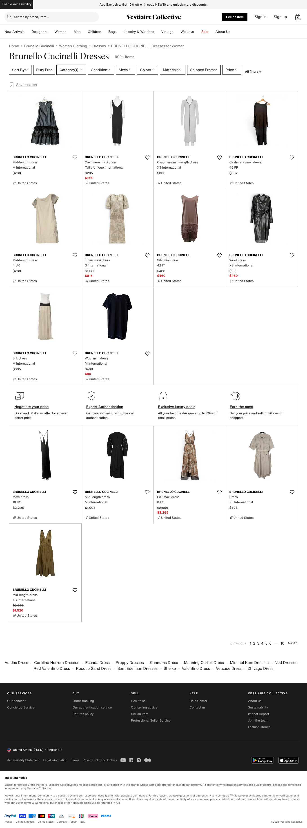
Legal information (55, 760)
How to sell (139, 701)
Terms (75, 760)
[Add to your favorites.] (75, 157)
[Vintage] (177, 32)
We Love (187, 31)
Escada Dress (97, 663)
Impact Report (258, 714)
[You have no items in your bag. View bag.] (298, 17)
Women (61, 31)
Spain (74, 821)
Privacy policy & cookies (100, 760)
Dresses (99, 46)
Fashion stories (259, 727)
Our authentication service (92, 707)
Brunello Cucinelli (39, 46)
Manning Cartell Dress (204, 663)
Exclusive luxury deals (176, 406)
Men (77, 31)
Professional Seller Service (151, 720)
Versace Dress (229, 668)
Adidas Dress (16, 663)
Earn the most (242, 406)
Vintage (167, 31)
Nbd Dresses (286, 663)
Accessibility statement (23, 760)
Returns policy (82, 714)
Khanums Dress (164, 663)
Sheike (170, 668)
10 (282, 643)
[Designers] (51, 32)
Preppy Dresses (130, 663)
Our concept (16, 701)
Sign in (261, 16)
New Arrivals (14, 31)
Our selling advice (144, 707)
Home (14, 46)
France (8, 821)
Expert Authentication (104, 406)
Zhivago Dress (261, 668)
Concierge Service (20, 707)
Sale (204, 31)
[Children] (105, 32)
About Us (223, 31)
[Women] (70, 32)
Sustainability (258, 707)
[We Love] (198, 32)
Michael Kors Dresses (249, 663)
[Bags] (120, 32)
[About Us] (234, 32)
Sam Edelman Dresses (137, 668)
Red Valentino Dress (52, 668)
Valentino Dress (196, 668)
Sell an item (235, 16)
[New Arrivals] (28, 32)
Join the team (258, 720)
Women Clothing (73, 46)
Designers (39, 31)
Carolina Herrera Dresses (56, 663)
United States (46, 821)
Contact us (197, 707)
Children (94, 31)
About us (254, 701)
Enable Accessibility (16, 4)
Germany (62, 821)
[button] (298, 17)
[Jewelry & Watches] (157, 32)
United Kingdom (25, 821)
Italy (82, 821)
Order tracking (83, 701)
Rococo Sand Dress (93, 668)
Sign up (280, 16)
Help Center (198, 701)
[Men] (84, 32)
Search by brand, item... (31, 16)
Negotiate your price (31, 406)
